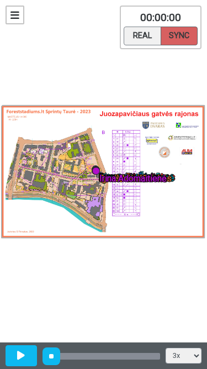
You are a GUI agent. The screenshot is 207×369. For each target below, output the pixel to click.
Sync (179, 35)
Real (142, 35)
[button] (98, 173)
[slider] (51, 356)
